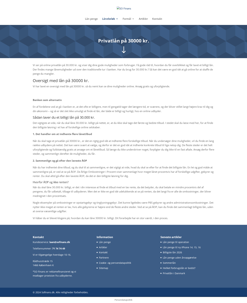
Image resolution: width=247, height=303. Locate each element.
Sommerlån (169, 262)
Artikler (143, 19)
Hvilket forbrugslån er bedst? (179, 268)
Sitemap (103, 268)
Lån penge (91, 19)
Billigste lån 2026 (172, 252)
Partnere (104, 257)
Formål (127, 19)
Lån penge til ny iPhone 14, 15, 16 (182, 247)
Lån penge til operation (176, 242)
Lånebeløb (108, 19)
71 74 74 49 (58, 248)
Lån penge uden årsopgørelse (179, 257)
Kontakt (157, 19)
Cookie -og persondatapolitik (115, 262)
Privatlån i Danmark (174, 273)
